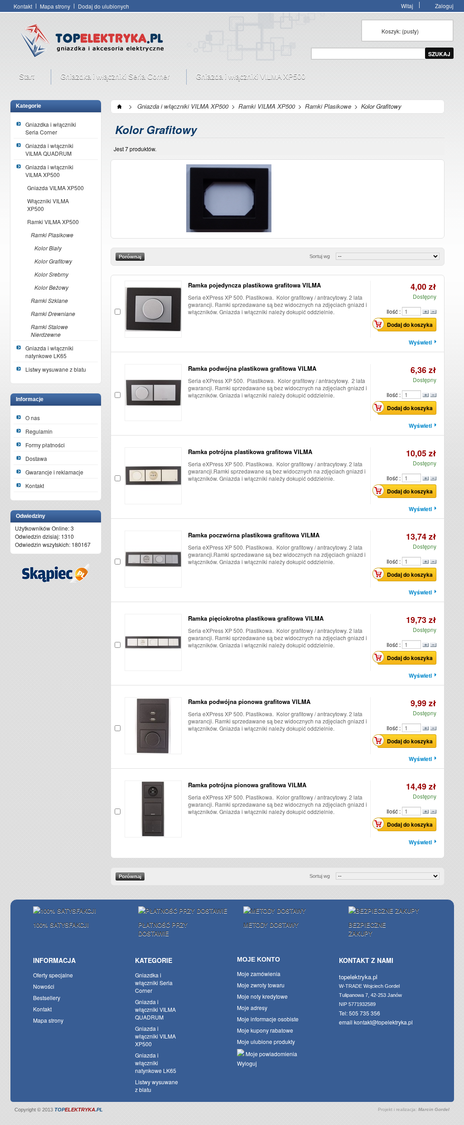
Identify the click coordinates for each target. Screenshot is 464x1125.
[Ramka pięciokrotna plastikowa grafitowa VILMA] (153, 642)
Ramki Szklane (49, 300)
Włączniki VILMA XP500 (48, 204)
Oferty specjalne (53, 975)
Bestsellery (46, 997)
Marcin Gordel (434, 1109)
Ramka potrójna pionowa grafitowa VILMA (247, 784)
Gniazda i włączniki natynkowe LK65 (49, 351)
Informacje (30, 399)
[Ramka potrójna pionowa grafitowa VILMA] (153, 809)
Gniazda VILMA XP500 (55, 187)
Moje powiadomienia (270, 1054)
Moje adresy (252, 1007)
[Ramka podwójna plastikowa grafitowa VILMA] (153, 392)
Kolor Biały (48, 248)
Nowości (43, 986)
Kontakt (23, 6)
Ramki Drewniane (53, 313)
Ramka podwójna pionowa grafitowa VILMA (249, 701)
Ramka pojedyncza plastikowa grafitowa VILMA (254, 285)
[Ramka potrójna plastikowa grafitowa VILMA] (153, 475)
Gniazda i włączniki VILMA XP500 (246, 79)
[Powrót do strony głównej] (120, 106)
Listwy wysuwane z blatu (55, 369)
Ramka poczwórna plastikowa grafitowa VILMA (253, 535)
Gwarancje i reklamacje (54, 472)
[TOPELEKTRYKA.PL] (94, 42)
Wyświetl (420, 342)
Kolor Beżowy (51, 287)
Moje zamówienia (258, 973)
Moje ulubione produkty (266, 1041)
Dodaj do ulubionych (103, 6)
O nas (32, 417)
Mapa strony (55, 6)
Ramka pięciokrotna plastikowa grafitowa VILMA (256, 618)
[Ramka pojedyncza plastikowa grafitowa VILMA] (153, 309)
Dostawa (36, 458)
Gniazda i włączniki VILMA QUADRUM (49, 149)
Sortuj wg (319, 256)
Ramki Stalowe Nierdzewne (49, 330)
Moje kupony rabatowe (265, 1030)
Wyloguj (247, 1063)
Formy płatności (45, 445)
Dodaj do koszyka (410, 325)
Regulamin (39, 431)
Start (22, 79)
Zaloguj (444, 5)
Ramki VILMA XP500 (53, 221)
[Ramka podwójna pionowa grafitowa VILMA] (153, 725)
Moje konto (258, 959)
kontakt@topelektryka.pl (383, 1022)
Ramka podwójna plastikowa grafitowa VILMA (252, 368)
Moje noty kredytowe (262, 996)
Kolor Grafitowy (53, 261)
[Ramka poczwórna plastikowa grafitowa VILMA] (153, 559)
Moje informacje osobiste (268, 1019)
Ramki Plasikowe (52, 235)
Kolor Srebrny (51, 274)
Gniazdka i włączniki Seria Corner (110, 79)
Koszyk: (400, 31)
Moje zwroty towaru (261, 985)
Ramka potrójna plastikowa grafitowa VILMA (250, 451)
